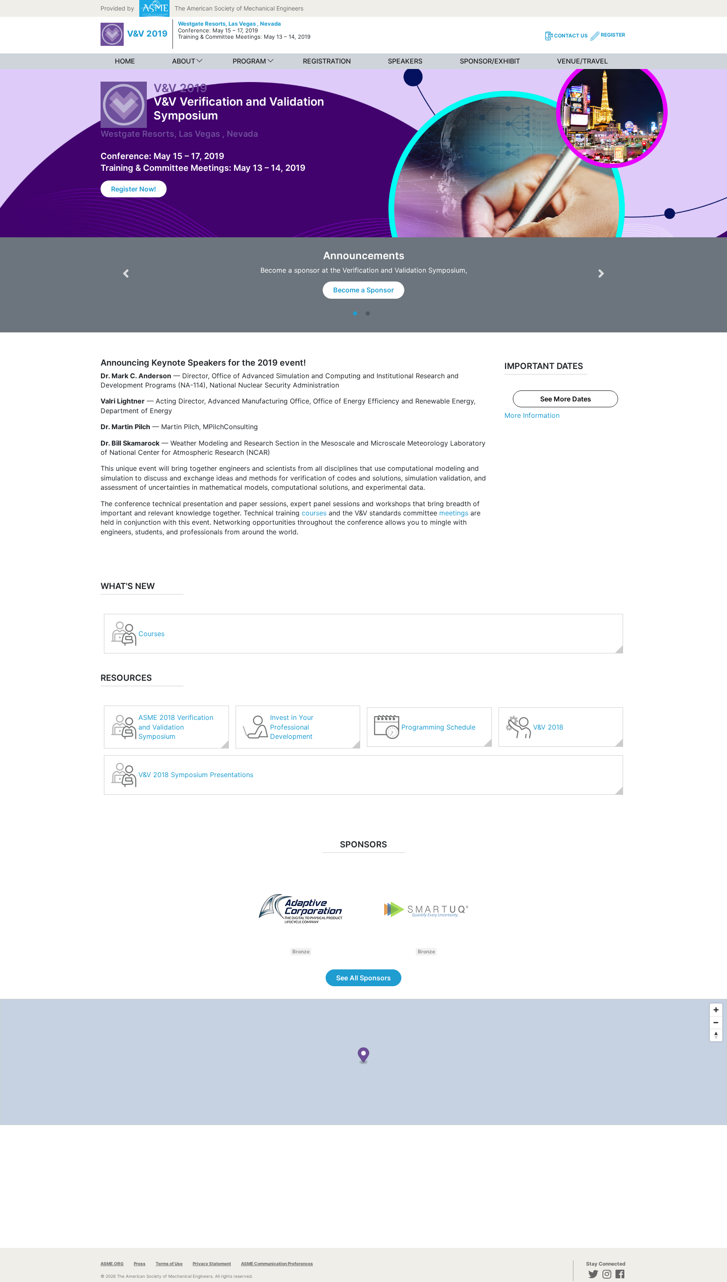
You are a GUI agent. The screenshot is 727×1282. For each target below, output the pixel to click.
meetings (453, 513)
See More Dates (565, 399)
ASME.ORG (112, 1263)
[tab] (357, 313)
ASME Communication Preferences (277, 1263)
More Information (532, 415)
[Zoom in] (716, 1009)
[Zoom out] (716, 1022)
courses (314, 513)
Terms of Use (169, 1263)
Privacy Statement (212, 1263)
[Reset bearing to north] (716, 1035)
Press (140, 1263)
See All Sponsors (363, 978)
